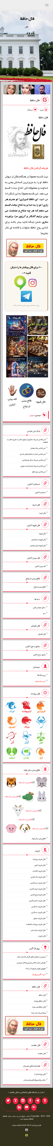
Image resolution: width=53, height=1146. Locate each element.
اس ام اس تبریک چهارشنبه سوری (33, 466)
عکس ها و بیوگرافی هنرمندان (34, 1080)
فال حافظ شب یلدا (39, 1007)
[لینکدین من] (19, 1107)
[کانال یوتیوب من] (26, 1107)
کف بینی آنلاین (12, 401)
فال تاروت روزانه (39, 859)
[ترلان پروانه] (27, 90)
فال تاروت (42, 936)
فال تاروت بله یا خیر (38, 930)
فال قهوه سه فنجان (38, 539)
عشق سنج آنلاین (39, 655)
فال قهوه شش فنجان (38, 545)
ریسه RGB (41, 675)
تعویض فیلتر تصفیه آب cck (36, 968)
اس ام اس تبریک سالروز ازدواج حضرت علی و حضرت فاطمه (27, 440)
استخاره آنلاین (40, 492)
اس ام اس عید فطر (39, 472)
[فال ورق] (16, 368)
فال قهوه (42, 534)
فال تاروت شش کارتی (37, 900)
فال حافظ (27, 18)
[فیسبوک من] (30, 1101)
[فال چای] (37, 368)
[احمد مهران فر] (42, 90)
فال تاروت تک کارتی (38, 877)
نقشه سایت (16, 1125)
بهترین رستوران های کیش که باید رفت (31, 957)
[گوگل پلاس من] (34, 1107)
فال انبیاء (42, 513)
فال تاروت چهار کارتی (38, 889)
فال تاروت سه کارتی (38, 883)
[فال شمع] (16, 347)
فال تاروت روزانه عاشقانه (36, 924)
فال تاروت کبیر (40, 865)
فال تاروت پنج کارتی (38, 895)
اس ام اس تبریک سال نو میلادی (34, 460)
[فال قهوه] (37, 347)
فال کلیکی (42, 634)
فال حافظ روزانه (40, 1001)
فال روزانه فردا (40, 1074)
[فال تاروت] (37, 326)
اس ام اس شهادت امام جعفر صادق (33, 454)
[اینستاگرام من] (23, 1101)
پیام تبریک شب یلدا (38, 1013)
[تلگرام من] (37, 1101)
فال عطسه (42, 1053)
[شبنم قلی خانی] (11, 90)
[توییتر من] (8, 1101)
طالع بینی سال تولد (39, 838)
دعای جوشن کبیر (39, 607)
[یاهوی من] (45, 1101)
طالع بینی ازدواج (27, 403)
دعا (44, 613)
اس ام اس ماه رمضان (38, 448)
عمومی (31, 415)
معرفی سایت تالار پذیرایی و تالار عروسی (31, 963)
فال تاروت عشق (39, 918)
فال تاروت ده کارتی (38, 912)
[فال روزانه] (16, 326)
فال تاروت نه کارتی (38, 906)
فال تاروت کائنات (39, 871)
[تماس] (15, 1101)
